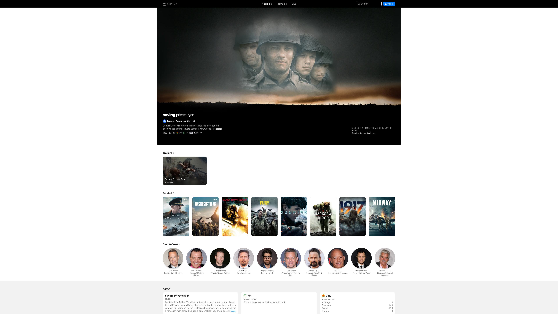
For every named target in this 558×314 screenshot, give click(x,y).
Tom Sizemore (377, 128)
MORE (218, 129)
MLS (293, 3)
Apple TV (267, 3)
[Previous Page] (160, 216)
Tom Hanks (364, 128)
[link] (169, 153)
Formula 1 (282, 3)
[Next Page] (398, 216)
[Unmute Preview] (393, 13)
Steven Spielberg (367, 133)
